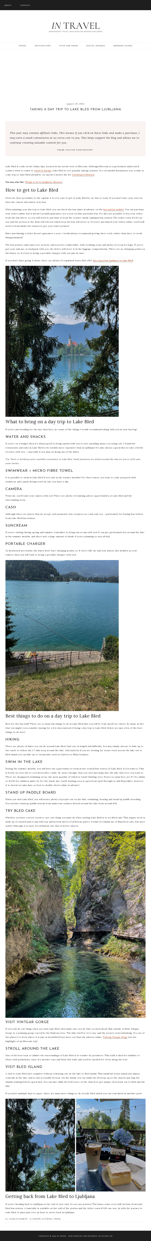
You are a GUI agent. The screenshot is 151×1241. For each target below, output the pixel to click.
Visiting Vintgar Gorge (115, 1037)
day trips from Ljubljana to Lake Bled (113, 260)
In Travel (75, 26)
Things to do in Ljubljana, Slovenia (43, 182)
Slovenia (47, 1219)
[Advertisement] (75, 76)
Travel (57, 1219)
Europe (37, 1219)
